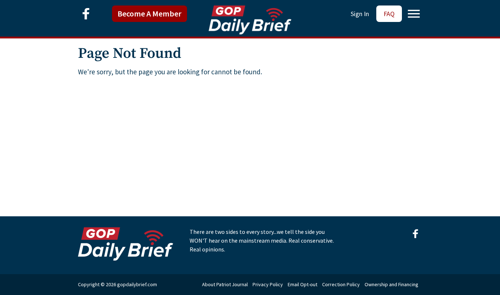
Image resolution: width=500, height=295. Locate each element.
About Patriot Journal (225, 284)
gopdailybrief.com (137, 284)
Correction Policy (341, 284)
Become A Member (149, 13)
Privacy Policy (268, 284)
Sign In (360, 14)
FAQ (389, 14)
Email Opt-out (302, 284)
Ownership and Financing (391, 284)
